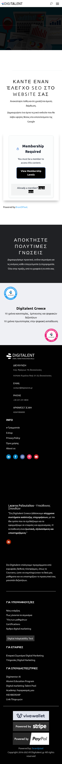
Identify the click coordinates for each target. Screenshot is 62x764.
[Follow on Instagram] (22, 456)
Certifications (13, 624)
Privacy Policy (13, 437)
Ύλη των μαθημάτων (16, 619)
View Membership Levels (31, 173)
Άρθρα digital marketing (18, 628)
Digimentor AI (13, 676)
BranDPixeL (22, 207)
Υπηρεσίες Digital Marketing (20, 660)
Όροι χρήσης (12, 443)
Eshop (9, 432)
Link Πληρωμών (14, 699)
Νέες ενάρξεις (13, 610)
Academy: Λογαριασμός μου (20, 690)
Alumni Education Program (20, 681)
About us (10, 448)
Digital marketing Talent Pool (21, 685)
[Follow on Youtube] (36, 456)
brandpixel (37, 748)
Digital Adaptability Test (20, 638)
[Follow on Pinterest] (29, 456)
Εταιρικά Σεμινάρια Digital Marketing (25, 655)
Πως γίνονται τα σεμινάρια (19, 615)
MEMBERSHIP (13, 694)
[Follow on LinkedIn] (8, 456)
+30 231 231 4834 (20, 400)
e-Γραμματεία (13, 427)
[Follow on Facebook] (15, 456)
